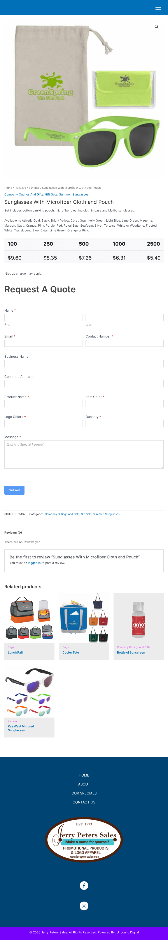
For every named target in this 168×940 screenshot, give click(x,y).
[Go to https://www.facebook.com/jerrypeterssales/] (84, 886)
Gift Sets (51, 194)
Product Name (16, 397)
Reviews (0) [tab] (13, 532)
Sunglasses (80, 194)
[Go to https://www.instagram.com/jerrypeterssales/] (84, 906)
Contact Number (100, 336)
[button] (157, 27)
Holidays (20, 187)
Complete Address (18, 377)
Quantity (93, 417)
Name (10, 310)
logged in (34, 563)
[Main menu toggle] (158, 7)
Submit (14, 490)
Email (9, 336)
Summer (34, 187)
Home (8, 187)
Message (12, 437)
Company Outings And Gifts (23, 194)
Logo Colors (15, 417)
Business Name (16, 356)
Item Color (95, 397)
